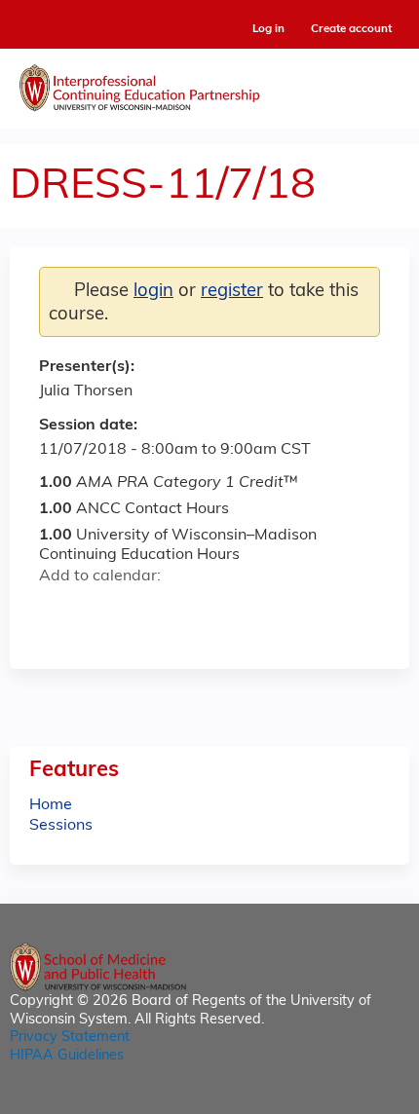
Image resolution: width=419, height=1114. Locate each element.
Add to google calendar (59, 611)
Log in (268, 29)
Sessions (61, 826)
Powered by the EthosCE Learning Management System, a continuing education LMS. (340, 1100)
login (153, 291)
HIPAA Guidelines (67, 1056)
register (232, 291)
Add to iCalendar (147, 610)
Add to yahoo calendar (103, 611)
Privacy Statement (70, 1037)
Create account (351, 29)
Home (50, 805)
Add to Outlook (193, 611)
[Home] (209, 84)
